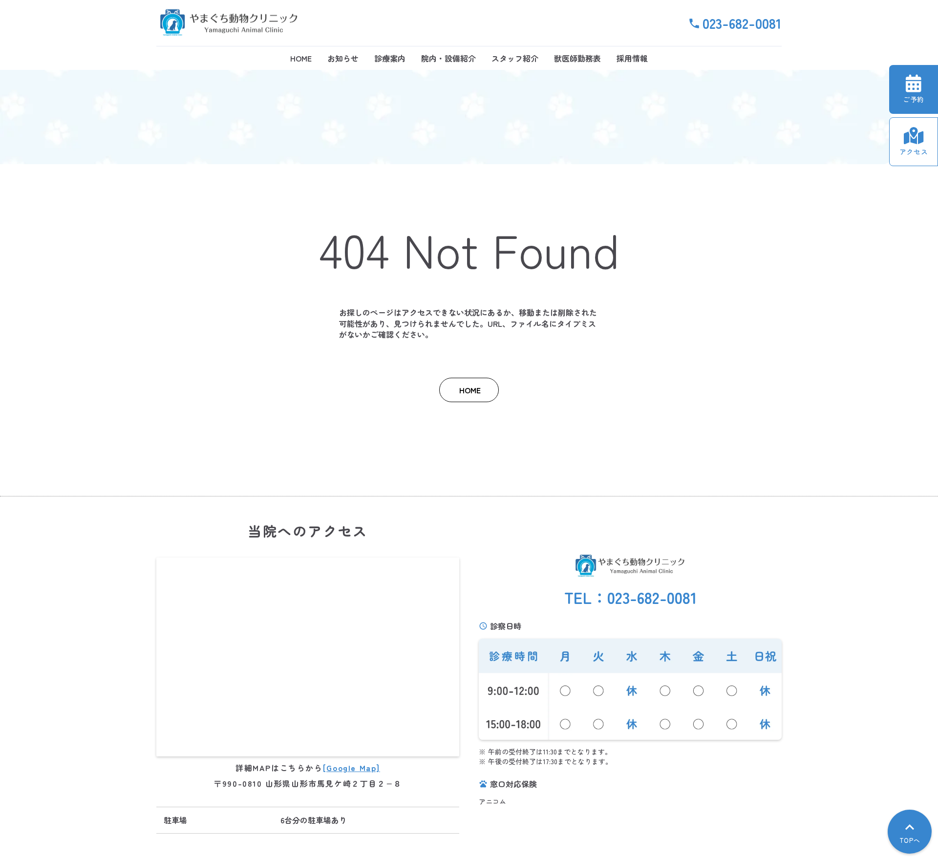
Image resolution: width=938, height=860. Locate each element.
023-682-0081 (742, 23)
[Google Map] (351, 768)
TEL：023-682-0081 (630, 597)
